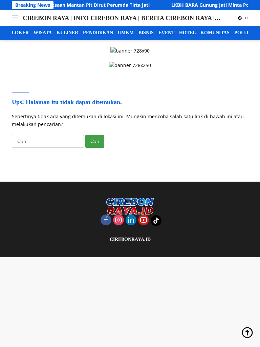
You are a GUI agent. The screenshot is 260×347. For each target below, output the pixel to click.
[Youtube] (143, 220)
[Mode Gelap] (240, 18)
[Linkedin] (131, 220)
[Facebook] (106, 220)
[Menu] (16, 18)
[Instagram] (118, 220)
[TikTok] (156, 220)
